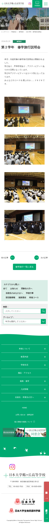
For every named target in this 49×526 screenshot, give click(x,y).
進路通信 (22, 297)
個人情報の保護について (23, 422)
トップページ (5, 32)
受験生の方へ (26, 288)
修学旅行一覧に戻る (24, 267)
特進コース (34, 297)
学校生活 (13, 32)
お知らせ (14, 288)
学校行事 (30, 293)
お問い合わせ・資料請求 (25, 415)
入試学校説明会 (46, 492)
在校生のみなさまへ (14, 293)
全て (5, 288)
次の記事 (44, 258)
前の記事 (4, 258)
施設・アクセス (24, 373)
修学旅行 (21, 32)
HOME (24, 408)
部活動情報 (10, 297)
